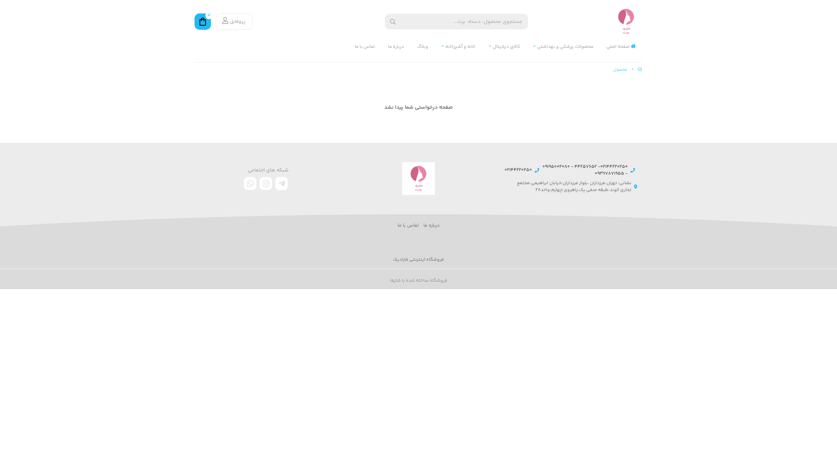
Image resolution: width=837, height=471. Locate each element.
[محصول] (418, 178)
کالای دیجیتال (506, 47)
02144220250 (518, 170)
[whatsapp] (250, 183)
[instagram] (266, 183)
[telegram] (281, 183)
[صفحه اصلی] (640, 69)
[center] (393, 22)
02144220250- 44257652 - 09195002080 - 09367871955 (585, 170)
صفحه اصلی (618, 47)
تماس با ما (365, 47)
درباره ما (396, 47)
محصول (620, 69)
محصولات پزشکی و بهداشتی (565, 47)
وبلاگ (422, 47)
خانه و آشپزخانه (460, 47)
